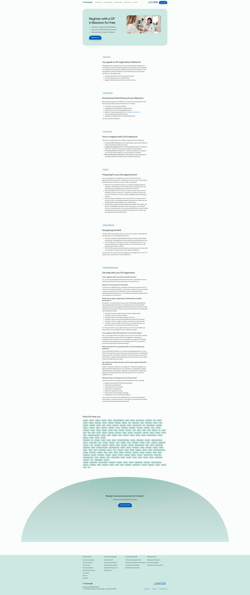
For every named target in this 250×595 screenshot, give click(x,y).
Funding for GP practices (111, 567)
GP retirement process (89, 570)
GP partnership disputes (111, 565)
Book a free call (125, 505)
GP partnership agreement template (136, 562)
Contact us (146, 589)
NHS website (142, 252)
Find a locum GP (108, 560)
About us (85, 575)
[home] (87, 2)
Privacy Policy (163, 589)
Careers (154, 589)
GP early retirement (88, 567)
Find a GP (85, 578)
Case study (134, 2)
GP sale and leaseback (110, 562)
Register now (95, 37)
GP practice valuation (153, 562)
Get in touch (163, 2)
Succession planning (88, 560)
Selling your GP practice (153, 560)
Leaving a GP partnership (132, 565)
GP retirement (86, 565)
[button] (98, 2)
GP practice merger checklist (155, 565)
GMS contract (108, 570)
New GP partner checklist (132, 567)
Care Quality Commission (132, 112)
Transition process (88, 562)
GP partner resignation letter (133, 560)
